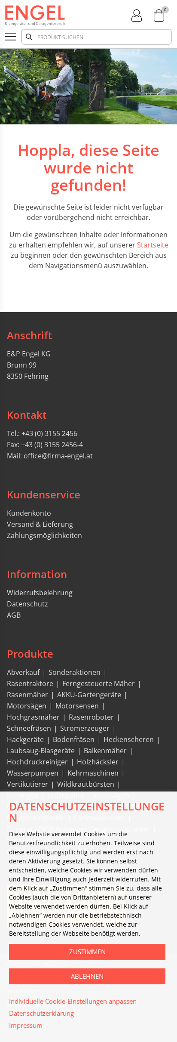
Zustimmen (87, 951)
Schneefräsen (29, 728)
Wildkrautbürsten (85, 784)
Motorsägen (26, 706)
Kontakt (27, 415)
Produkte (30, 653)
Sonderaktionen (75, 672)
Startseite (152, 245)
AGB (14, 615)
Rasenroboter (91, 717)
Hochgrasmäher (33, 717)
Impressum (26, 1025)
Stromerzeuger (85, 728)
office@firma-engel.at (58, 456)
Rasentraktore (30, 683)
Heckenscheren (129, 739)
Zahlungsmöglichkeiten (44, 535)
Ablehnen (87, 976)
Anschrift (29, 335)
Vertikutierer (27, 784)
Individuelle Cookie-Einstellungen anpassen (73, 1001)
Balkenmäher (105, 750)
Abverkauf (23, 672)
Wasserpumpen (32, 773)
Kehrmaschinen (93, 773)
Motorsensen (77, 706)
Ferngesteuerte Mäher (98, 683)
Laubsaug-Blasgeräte (41, 750)
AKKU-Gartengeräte (89, 694)
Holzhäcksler (98, 762)
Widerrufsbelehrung (40, 592)
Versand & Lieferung (40, 524)
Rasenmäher (27, 694)
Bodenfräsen (74, 739)
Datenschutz (27, 604)
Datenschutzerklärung (41, 1013)
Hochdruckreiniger (37, 762)
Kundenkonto (29, 513)
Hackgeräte (25, 739)
